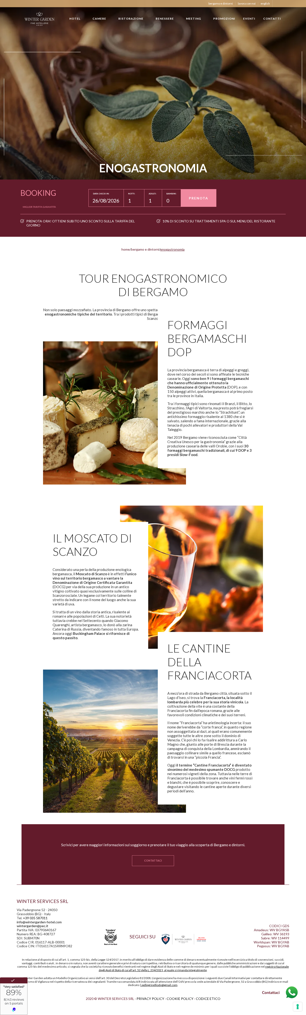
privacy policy (150, 999)
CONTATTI (272, 18)
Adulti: (152, 193)
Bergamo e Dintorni (220, 3)
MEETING (193, 18)
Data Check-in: (101, 193)
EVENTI (249, 18)
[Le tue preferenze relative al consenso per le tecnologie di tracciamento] (297, 1006)
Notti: (131, 193)
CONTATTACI (153, 860)
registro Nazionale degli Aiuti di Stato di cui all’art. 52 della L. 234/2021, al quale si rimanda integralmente (194, 968)
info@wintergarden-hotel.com (39, 922)
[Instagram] (283, 3)
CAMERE (99, 18)
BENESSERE (165, 18)
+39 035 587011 (35, 918)
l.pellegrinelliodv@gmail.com (158, 985)
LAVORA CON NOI (247, 3)
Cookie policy (180, 999)
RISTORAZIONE (130, 18)
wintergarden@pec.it (32, 926)
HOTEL (74, 18)
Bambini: (171, 193)
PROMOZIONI (224, 18)
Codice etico (208, 999)
